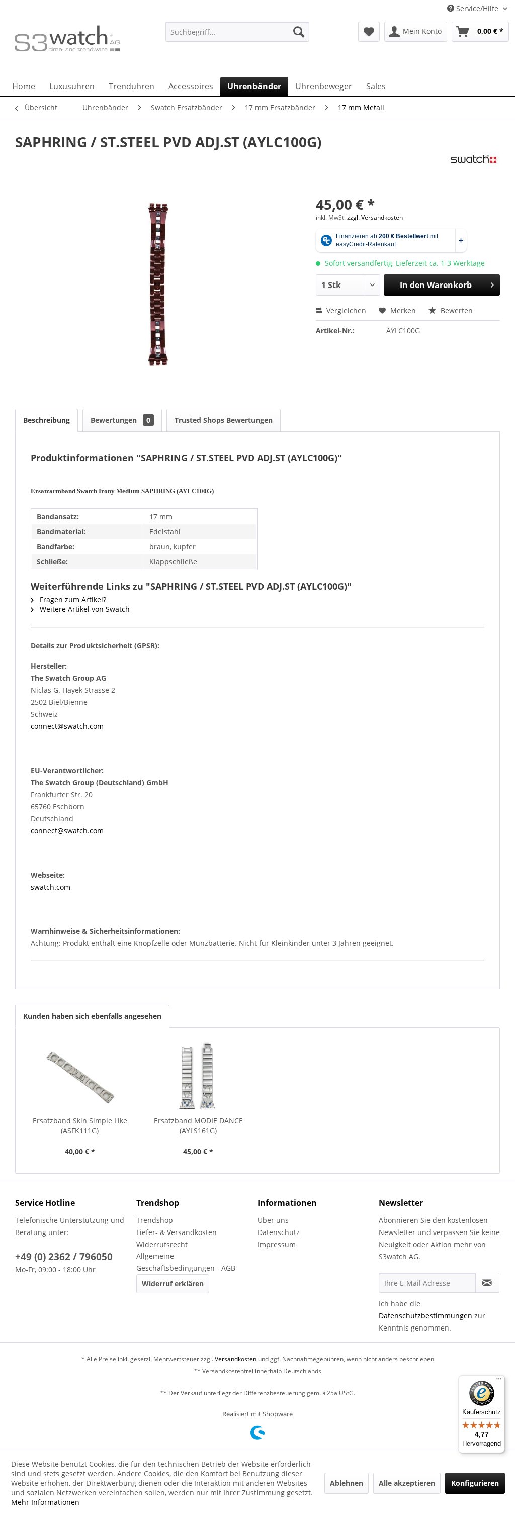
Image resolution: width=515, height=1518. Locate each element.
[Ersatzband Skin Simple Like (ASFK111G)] (80, 1075)
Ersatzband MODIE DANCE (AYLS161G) (198, 1125)
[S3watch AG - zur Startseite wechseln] (66, 47)
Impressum (277, 1244)
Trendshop (154, 1220)
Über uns (273, 1220)
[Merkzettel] (369, 32)
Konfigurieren (475, 1483)
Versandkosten (235, 1359)
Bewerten (456, 310)
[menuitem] (237, 36)
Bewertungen (120, 420)
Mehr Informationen (45, 1502)
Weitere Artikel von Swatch (84, 609)
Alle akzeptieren (407, 1483)
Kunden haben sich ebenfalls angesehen (92, 1016)
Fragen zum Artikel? (72, 599)
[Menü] (499, 1381)
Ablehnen (346, 1483)
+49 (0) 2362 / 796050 (64, 1256)
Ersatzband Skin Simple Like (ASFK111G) (80, 1125)
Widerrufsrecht (162, 1244)
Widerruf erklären (173, 1283)
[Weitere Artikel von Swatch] (473, 169)
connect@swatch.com (67, 726)
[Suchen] (298, 32)
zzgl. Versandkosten (375, 217)
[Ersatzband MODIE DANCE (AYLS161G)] (198, 1075)
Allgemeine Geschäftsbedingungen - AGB (185, 1262)
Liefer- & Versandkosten (176, 1232)
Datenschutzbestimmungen (425, 1315)
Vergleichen (345, 310)
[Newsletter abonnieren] (487, 1283)
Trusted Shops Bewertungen (224, 420)
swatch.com (50, 887)
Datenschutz (279, 1232)
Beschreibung (46, 420)
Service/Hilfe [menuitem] (477, 8)
